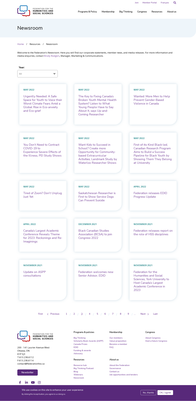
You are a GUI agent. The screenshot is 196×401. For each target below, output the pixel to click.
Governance (115, 368)
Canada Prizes (80, 344)
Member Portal (150, 2)
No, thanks (148, 392)
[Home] (35, 336)
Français (165, 2)
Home (20, 44)
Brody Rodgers (52, 55)
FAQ (111, 347)
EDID (76, 347)
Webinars (78, 374)
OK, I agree (165, 392)
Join (137, 2)
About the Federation (119, 365)
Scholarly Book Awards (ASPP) (88, 341)
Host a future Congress (156, 341)
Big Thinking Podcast (84, 368)
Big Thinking (79, 338)
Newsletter (27, 372)
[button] (175, 2)
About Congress (153, 338)
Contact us (114, 371)
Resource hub (80, 365)
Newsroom (79, 378)
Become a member (118, 344)
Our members (116, 338)
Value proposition (117, 341)
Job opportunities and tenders (123, 374)
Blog (76, 371)
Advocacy (78, 353)
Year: (22, 67)
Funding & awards (82, 350)
